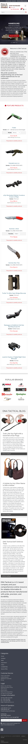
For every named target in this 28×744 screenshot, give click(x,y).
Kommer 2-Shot (14, 229)
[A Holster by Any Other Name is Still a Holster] (14, 469)
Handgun (3, 658)
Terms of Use (4, 688)
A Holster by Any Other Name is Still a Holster (14, 484)
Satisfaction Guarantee (6, 678)
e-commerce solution (4, 742)
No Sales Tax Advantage (6, 693)
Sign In (25, 9)
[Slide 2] (14, 42)
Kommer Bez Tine (14, 263)
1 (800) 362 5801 (15, 9)
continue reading (6, 453)
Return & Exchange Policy (7, 691)
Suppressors (4, 662)
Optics (2, 664)
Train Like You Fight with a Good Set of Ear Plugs (13, 434)
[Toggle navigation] (25, 5)
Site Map (2, 737)
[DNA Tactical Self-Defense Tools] (14, 528)
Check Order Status (5, 675)
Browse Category (14, 35)
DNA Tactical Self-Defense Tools (13, 543)
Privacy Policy (4, 690)
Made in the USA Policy (6, 686)
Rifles (2, 660)
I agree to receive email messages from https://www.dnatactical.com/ (10, 724)
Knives (2, 656)
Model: (10, 132)
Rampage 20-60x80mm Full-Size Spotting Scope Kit (14, 325)
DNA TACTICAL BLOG (14, 411)
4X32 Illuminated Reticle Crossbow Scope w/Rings (14, 196)
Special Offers (4, 669)
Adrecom (2, 740)
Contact (23, 736)
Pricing (2, 680)
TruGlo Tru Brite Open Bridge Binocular (14, 293)
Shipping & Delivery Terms (7, 687)
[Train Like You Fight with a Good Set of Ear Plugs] (14, 422)
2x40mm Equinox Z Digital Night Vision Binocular (14, 357)
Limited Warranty (5, 677)
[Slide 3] (16, 42)
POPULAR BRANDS (14, 380)
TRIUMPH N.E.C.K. (14, 163)
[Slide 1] (12, 42)
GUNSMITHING (4, 666)
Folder (14, 127)
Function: (10, 233)
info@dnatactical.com (9, 702)
